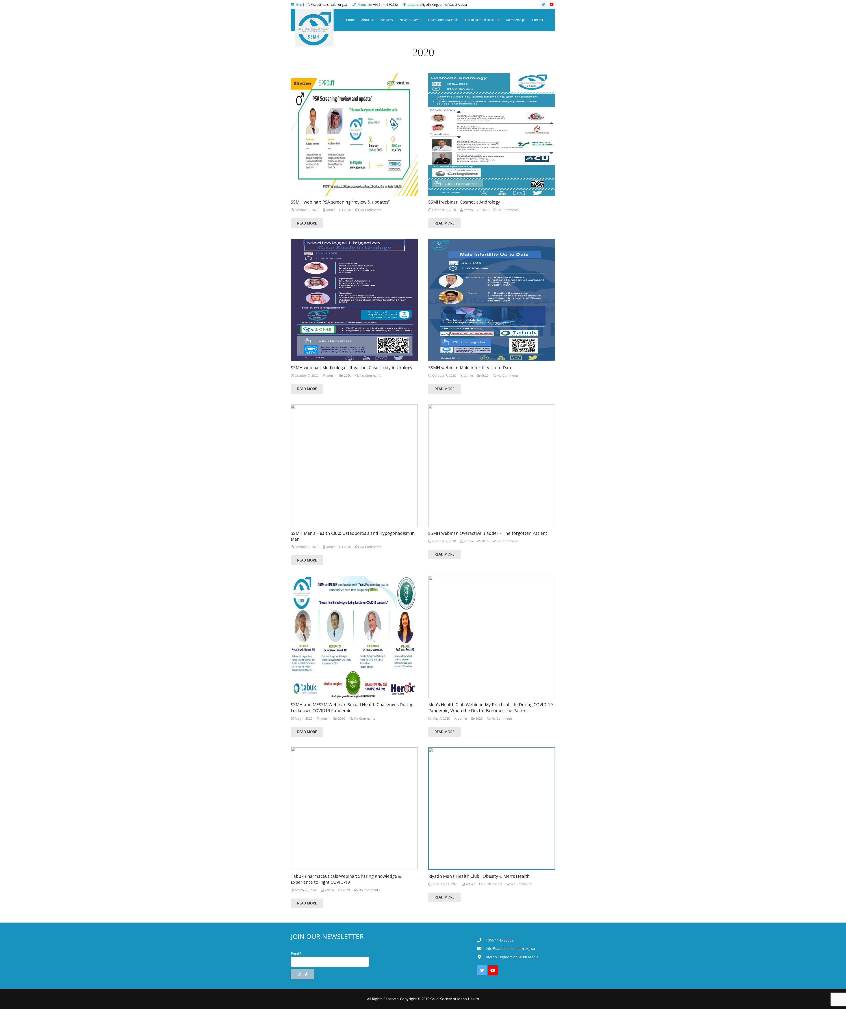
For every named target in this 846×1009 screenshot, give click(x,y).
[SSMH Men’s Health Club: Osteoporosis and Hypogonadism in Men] (354, 465)
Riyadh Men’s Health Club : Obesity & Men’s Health (479, 876)
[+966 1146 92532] (481, 940)
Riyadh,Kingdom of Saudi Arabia (444, 4)
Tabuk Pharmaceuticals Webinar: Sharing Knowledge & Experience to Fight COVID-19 (346, 879)
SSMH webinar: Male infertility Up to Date (470, 368)
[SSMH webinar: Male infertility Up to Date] (491, 300)
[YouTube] (551, 4)
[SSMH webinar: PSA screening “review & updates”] (354, 134)
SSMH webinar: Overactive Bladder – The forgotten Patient (487, 533)
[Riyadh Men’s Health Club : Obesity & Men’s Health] (491, 808)
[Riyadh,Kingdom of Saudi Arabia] (481, 957)
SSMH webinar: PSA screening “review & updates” (340, 202)
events (497, 884)
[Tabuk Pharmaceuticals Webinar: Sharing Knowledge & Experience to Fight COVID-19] (354, 808)
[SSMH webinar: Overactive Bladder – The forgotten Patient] (491, 465)
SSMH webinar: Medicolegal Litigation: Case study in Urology (351, 368)
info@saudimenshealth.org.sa (326, 4)
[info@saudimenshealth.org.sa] (481, 948)
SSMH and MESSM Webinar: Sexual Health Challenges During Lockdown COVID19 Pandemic (352, 707)
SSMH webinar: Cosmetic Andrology (464, 202)
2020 (347, 210)
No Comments (370, 210)
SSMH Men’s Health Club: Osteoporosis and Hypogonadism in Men (353, 536)
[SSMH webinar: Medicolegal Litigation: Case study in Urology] (354, 300)
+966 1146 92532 (385, 4)
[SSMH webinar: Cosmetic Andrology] (491, 134)
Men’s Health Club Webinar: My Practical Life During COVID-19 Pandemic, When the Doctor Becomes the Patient (490, 707)
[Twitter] (543, 4)
